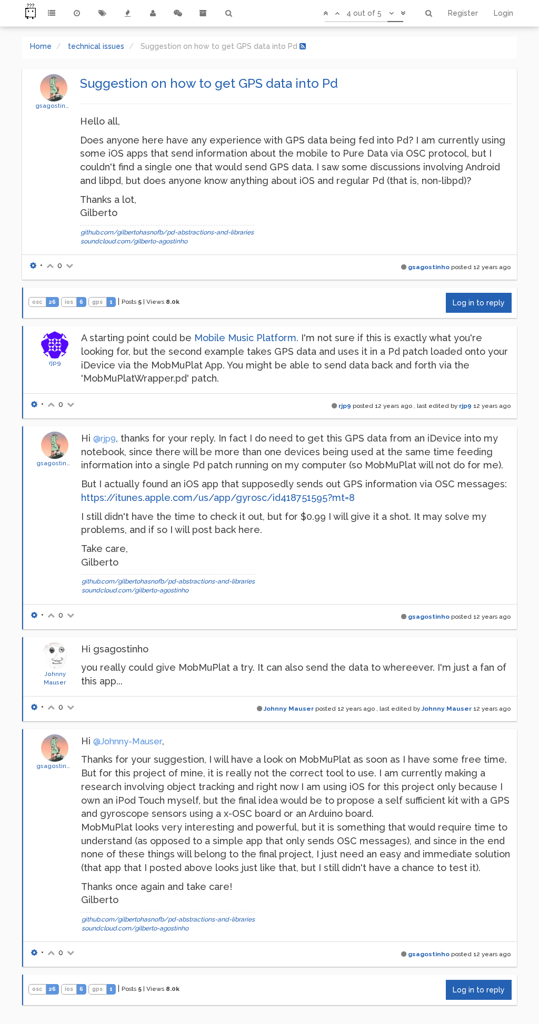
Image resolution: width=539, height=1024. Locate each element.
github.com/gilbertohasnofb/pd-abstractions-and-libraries (167, 232)
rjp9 (55, 362)
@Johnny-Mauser (127, 741)
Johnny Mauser (289, 708)
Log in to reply (479, 303)
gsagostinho (54, 105)
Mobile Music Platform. (246, 337)
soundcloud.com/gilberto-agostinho (134, 241)
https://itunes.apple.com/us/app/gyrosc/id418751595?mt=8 (218, 497)
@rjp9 (104, 439)
